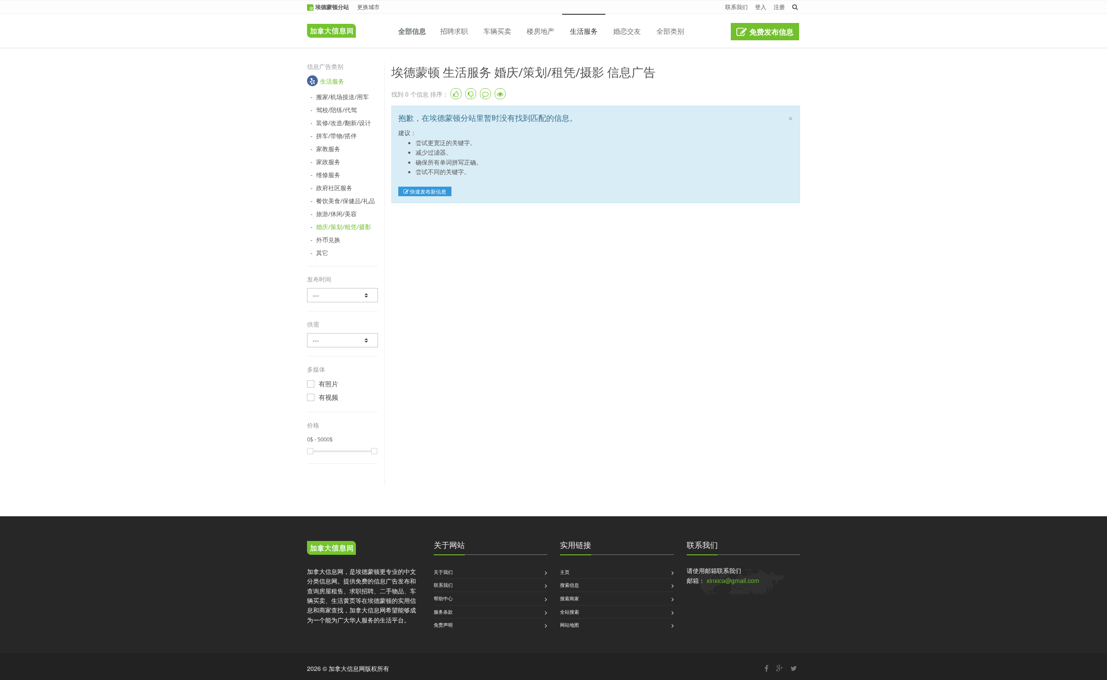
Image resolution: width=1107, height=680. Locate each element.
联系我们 (736, 7)
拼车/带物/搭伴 (336, 136)
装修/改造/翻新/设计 (343, 123)
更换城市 (368, 7)
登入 (760, 7)
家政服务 (328, 162)
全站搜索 (569, 611)
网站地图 (569, 624)
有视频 (328, 397)
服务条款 (443, 611)
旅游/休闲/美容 (336, 214)
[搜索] (795, 7)
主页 (564, 571)
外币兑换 (328, 240)
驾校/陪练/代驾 (336, 110)
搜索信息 (569, 584)
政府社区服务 (334, 188)
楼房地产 (540, 31)
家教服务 (328, 149)
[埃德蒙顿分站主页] (329, 25)
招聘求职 (454, 31)
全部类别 (670, 31)
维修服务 (328, 175)
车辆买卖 (497, 31)
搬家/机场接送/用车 (342, 97)
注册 (779, 7)
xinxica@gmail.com (733, 580)
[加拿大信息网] (331, 549)
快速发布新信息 (427, 191)
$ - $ (320, 439)
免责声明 (443, 624)
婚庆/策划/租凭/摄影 (343, 227)
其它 (322, 253)
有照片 (328, 383)
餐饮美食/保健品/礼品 (345, 201)
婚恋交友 (627, 31)
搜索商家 (569, 598)
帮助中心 (443, 598)
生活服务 (584, 31)
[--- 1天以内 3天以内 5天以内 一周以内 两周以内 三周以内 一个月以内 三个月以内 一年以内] (342, 295)
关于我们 (443, 571)
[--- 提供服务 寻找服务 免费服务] (342, 340)
